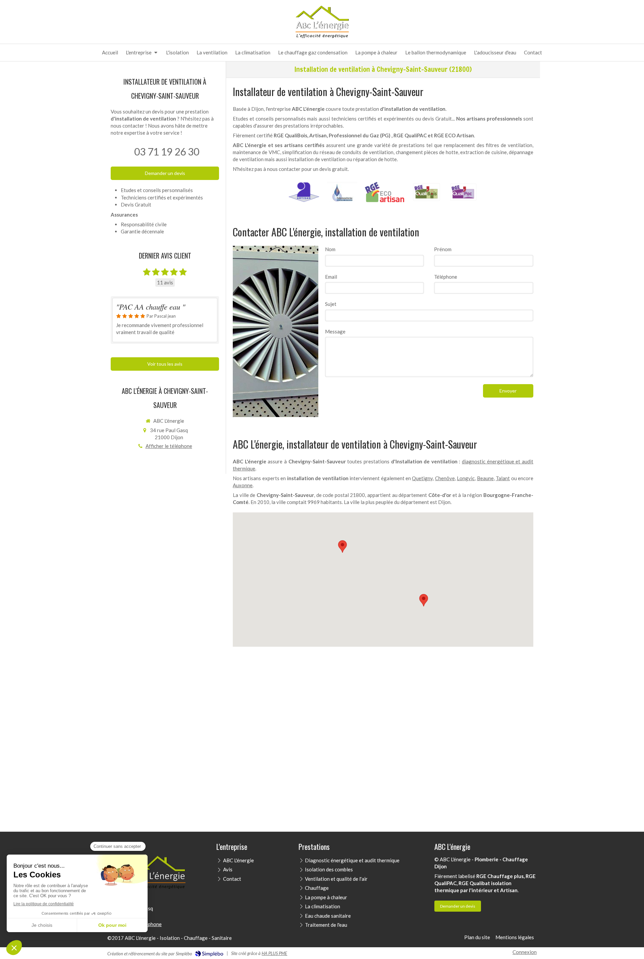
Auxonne (243, 485)
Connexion (525, 952)
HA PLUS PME (274, 953)
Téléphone (445, 277)
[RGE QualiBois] (426, 192)
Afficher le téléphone (169, 446)
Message (335, 331)
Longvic (466, 478)
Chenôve (445, 478)
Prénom (442, 249)
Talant (503, 478)
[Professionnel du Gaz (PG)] (342, 192)
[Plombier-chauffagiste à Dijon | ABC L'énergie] (322, 22)
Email (331, 277)
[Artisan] (303, 192)
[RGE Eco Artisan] (385, 192)
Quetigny (422, 478)
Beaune (485, 478)
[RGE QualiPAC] (463, 192)
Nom (330, 249)
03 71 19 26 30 (166, 151)
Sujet (330, 304)
